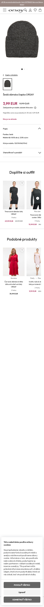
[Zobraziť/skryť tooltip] (35, 107)
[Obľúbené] (35, 10)
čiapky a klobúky (11, 75)
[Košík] (40, 10)
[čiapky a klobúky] (3, 75)
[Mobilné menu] (4, 10)
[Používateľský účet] (30, 10)
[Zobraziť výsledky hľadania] (25, 10)
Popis (5, 128)
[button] (22, 69)
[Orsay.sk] (16, 10)
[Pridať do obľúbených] (22, 183)
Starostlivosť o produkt (12, 152)
